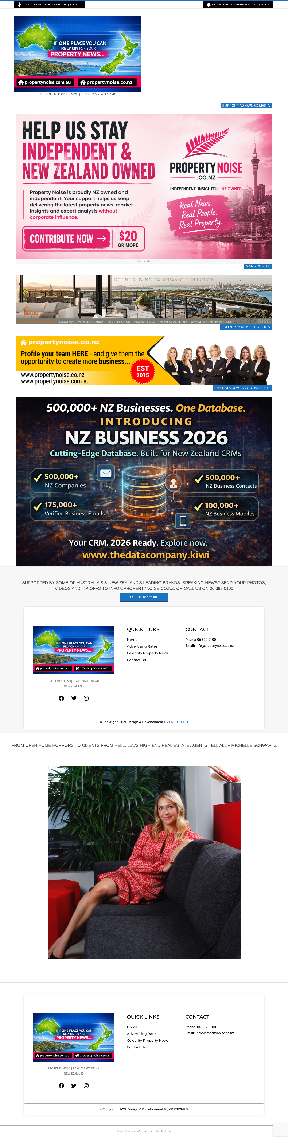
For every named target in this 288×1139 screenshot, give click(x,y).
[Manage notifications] (11, 1128)
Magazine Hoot (139, 1130)
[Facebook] (61, 698)
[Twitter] (74, 698)
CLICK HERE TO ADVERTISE (144, 597)
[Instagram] (86, 698)
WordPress (165, 1130)
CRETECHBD (178, 722)
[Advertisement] (209, 55)
